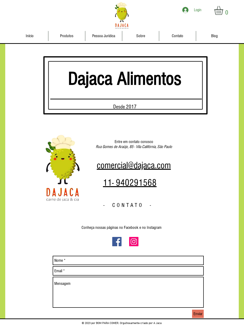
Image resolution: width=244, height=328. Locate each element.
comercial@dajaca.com (134, 165)
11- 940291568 (130, 182)
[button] (224, 10)
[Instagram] (133, 241)
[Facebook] (117, 241)
